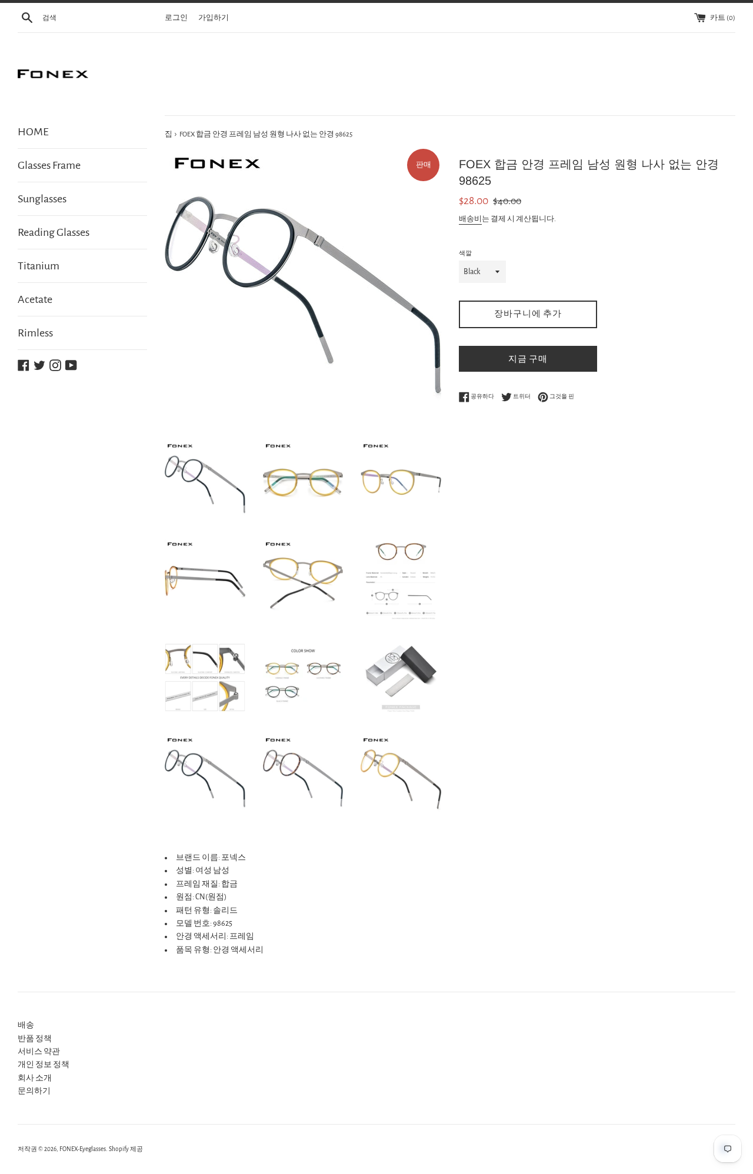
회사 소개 (35, 1078)
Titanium (38, 266)
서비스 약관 (39, 1052)
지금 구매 (528, 359)
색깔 (465, 253)
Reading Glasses (53, 232)
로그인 (176, 18)
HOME (33, 132)
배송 (26, 1025)
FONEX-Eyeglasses (82, 1149)
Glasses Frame (49, 165)
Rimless (35, 333)
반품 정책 (35, 1039)
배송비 (470, 219)
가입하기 (213, 18)
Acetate (35, 299)
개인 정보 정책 (43, 1064)
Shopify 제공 (126, 1149)
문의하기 (34, 1091)
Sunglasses (42, 199)
